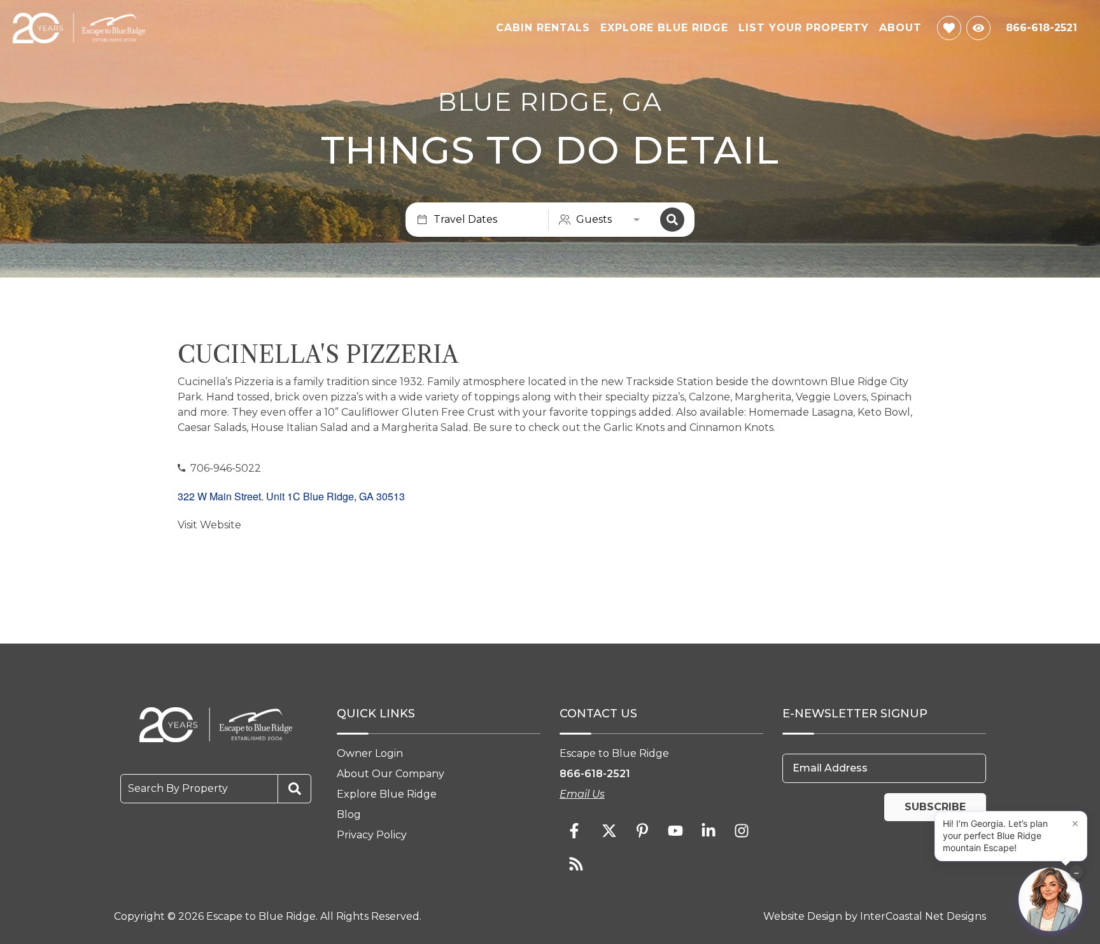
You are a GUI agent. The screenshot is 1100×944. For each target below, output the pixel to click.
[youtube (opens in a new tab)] (675, 830)
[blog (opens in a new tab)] (576, 864)
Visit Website (209, 525)
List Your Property (803, 28)
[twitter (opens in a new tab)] (609, 830)
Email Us (582, 794)
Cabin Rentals (543, 28)
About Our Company (390, 774)
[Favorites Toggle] (949, 28)
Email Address (830, 768)
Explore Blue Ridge (664, 28)
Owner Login (370, 753)
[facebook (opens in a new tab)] (576, 830)
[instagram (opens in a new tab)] (741, 830)
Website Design (802, 916)
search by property (178, 788)
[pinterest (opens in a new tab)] (642, 830)
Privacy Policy (372, 835)
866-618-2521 (595, 774)
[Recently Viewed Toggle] (978, 28)
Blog (349, 814)
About (900, 28)
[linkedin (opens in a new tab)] (708, 830)
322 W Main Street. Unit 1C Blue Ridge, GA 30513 (291, 496)
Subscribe (935, 807)
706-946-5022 (225, 468)
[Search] (672, 220)
